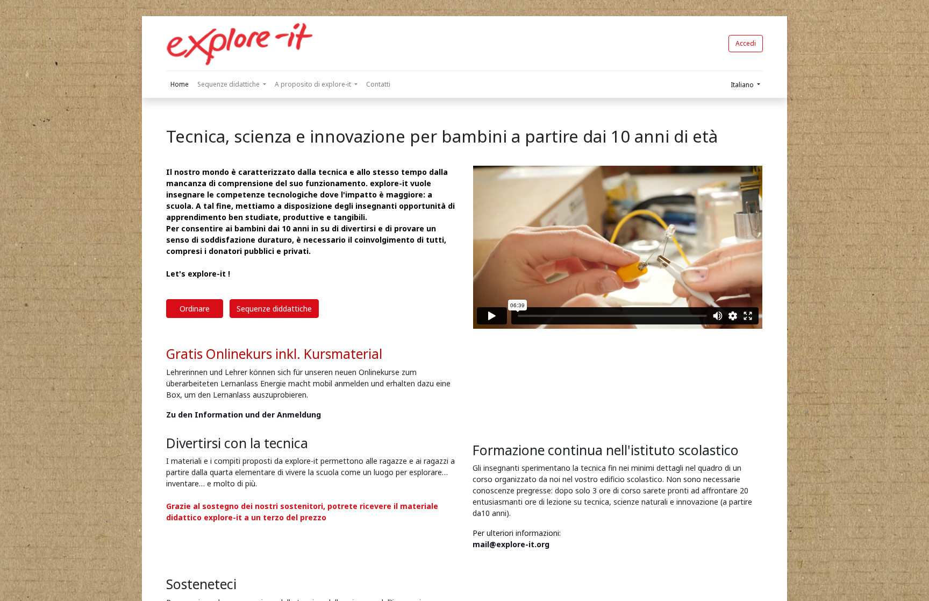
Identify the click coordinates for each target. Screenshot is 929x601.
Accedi (745, 43)
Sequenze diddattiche (274, 308)
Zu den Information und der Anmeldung (244, 414)
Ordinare (194, 308)
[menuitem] (179, 84)
